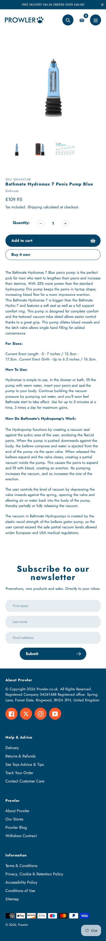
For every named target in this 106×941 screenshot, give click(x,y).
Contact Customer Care (24, 781)
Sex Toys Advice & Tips (24, 764)
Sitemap (12, 899)
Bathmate (11, 190)
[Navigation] (95, 19)
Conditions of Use (20, 890)
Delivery (12, 748)
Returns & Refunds (20, 756)
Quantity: (21, 222)
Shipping (35, 207)
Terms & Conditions (21, 865)
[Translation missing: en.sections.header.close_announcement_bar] (102, 4)
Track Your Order (19, 773)
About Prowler (17, 811)
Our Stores (14, 819)
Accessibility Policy (21, 882)
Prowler (23, 924)
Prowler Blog (16, 827)
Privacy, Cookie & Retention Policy (34, 874)
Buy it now (20, 254)
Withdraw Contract (21, 836)
